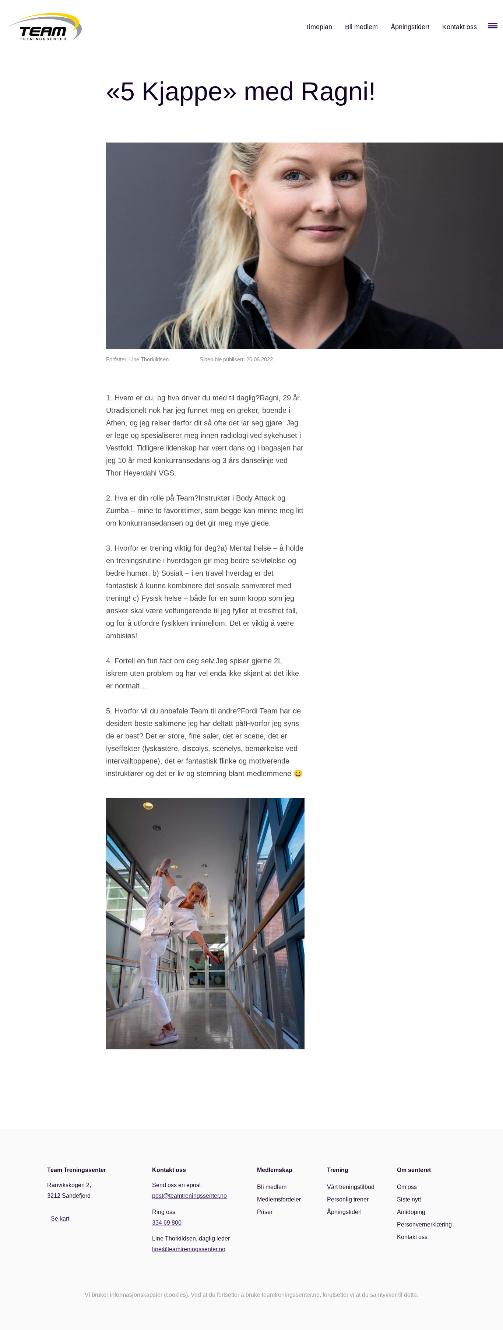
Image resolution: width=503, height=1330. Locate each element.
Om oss (407, 1187)
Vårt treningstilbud (350, 1187)
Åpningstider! (410, 27)
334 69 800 (167, 1223)
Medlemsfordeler (279, 1199)
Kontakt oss (459, 27)
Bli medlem (361, 27)
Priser (264, 1212)
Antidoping (411, 1212)
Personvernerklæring (424, 1224)
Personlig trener (348, 1199)
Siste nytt (409, 1199)
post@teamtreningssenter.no (189, 1196)
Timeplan (318, 27)
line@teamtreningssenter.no (188, 1249)
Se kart (60, 1218)
